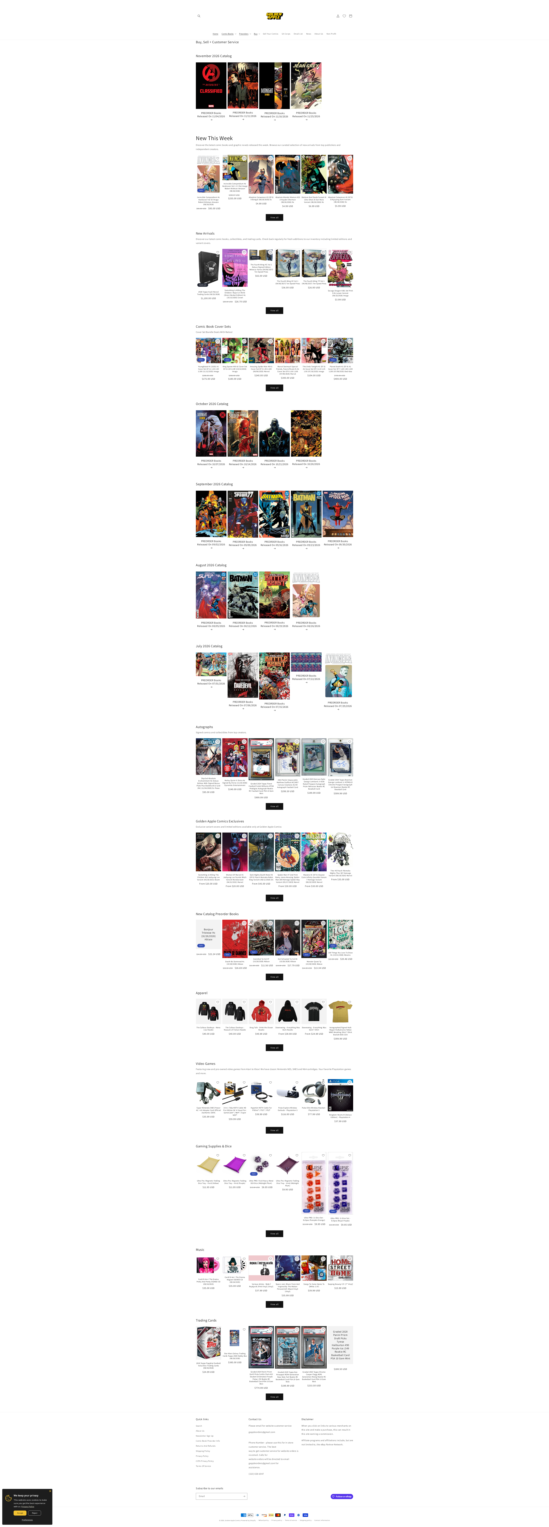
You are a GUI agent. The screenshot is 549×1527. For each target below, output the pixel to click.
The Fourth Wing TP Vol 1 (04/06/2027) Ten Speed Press (314, 282)
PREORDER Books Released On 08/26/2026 (306, 624)
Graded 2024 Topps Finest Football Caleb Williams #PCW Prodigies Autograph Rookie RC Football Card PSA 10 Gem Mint (261, 789)
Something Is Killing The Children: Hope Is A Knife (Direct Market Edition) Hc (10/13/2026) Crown (235, 294)
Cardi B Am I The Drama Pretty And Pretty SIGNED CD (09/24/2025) (208, 1281)
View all (274, 217)
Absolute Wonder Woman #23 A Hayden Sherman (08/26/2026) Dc (288, 199)
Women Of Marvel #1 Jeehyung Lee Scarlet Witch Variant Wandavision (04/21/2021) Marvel (234, 878)
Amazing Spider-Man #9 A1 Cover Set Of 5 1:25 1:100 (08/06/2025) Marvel (261, 369)
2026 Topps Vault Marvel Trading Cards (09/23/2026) (208, 293)
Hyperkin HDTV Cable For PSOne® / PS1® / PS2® (261, 1109)
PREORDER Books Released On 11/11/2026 (242, 114)
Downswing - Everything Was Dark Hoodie (288, 1028)
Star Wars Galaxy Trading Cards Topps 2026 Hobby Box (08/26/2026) (235, 1356)
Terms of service (291, 1520)
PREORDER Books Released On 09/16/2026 (274, 543)
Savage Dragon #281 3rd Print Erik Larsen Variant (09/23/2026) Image (340, 293)
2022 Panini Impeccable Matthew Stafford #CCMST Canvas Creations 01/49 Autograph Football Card (288, 783)
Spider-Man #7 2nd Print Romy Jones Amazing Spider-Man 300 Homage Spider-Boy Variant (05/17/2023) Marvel (287, 878)
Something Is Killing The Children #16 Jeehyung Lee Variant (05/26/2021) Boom (208, 877)
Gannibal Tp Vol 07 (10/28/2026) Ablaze (261, 960)
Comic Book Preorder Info (208, 1441)
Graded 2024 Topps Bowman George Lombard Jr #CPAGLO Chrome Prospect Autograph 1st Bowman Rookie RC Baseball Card (340, 785)
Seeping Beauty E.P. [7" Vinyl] (340, 1284)
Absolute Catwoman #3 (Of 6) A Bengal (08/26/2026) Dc (261, 198)
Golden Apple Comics (233, 1520)
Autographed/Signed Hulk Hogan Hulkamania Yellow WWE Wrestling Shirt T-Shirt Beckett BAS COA (340, 1031)
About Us (200, 1431)
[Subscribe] (244, 1496)
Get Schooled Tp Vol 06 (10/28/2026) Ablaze (287, 960)
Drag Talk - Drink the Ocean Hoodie (261, 1028)
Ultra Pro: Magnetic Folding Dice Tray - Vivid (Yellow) (208, 1182)
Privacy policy (276, 1520)
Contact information (322, 1520)
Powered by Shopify (248, 1520)
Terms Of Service (203, 1466)
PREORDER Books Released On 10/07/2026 (211, 462)
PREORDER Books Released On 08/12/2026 (243, 624)
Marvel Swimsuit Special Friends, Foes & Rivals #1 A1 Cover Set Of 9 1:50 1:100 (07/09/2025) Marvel (287, 370)
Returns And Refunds (205, 1446)
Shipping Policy (203, 1451)
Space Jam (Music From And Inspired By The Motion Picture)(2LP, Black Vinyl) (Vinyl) (288, 1288)
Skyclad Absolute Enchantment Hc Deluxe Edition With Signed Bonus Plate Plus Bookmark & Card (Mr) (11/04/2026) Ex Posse (208, 783)
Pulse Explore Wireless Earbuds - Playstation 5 (288, 1109)
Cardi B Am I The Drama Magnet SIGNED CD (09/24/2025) (235, 1279)
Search (199, 1426)
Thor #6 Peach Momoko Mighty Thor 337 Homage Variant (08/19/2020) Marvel (340, 873)
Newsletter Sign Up (205, 1436)
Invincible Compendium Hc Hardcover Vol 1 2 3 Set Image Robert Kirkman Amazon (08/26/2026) (234, 187)
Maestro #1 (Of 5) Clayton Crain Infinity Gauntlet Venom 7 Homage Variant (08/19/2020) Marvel (314, 878)
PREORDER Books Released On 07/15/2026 (274, 705)
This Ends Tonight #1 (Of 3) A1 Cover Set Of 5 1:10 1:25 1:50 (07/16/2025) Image (314, 369)
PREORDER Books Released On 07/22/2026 (306, 677)
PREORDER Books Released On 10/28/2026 (306, 462)
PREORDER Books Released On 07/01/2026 (211, 682)
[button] (199, 16)
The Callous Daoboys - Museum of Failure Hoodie (235, 1028)
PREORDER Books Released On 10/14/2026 (243, 462)
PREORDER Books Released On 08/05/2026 (211, 624)
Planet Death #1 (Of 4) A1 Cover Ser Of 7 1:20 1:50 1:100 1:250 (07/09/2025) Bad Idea (340, 369)
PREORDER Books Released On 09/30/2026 (338, 542)
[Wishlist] (344, 16)
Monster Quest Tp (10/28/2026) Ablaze (314, 962)
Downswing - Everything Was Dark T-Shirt (314, 1028)
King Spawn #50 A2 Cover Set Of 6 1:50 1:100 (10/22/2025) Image (235, 369)
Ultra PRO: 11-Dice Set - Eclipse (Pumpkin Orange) (314, 1219)
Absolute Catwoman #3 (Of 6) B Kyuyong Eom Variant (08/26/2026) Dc (340, 199)
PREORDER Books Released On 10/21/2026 (274, 462)
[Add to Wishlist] (217, 158)
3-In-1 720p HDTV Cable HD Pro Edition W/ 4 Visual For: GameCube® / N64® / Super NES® (234, 1111)
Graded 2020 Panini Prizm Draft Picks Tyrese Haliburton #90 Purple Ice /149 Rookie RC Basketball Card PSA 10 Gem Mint (340, 1345)
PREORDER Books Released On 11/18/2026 (274, 114)
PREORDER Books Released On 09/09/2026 (243, 543)
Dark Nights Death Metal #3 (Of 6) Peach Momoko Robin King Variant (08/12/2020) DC (261, 877)
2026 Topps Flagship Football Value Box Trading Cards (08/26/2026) (208, 1365)
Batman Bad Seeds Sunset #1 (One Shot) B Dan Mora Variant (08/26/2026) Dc (314, 199)
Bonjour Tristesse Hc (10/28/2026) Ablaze (208, 934)
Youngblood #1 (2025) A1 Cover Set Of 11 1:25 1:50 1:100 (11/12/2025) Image (208, 369)
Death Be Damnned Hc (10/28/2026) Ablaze (234, 962)
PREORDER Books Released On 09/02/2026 (211, 542)
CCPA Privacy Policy (205, 1461)
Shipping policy (306, 1520)
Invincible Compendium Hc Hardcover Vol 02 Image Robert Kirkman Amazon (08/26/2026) (208, 201)
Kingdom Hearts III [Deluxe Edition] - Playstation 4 (340, 1116)
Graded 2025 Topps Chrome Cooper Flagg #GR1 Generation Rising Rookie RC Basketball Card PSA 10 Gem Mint (314, 1377)
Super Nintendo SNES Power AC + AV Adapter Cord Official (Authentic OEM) (208, 1110)
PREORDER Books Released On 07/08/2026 (243, 703)
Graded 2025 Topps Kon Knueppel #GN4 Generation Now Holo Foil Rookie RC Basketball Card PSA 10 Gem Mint (288, 1377)
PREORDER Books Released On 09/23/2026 (306, 543)
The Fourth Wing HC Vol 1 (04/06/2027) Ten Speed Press (288, 282)
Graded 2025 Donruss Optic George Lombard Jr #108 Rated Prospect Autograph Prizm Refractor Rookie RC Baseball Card (314, 784)
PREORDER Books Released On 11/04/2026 (211, 114)
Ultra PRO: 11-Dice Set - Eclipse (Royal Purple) (340, 1219)
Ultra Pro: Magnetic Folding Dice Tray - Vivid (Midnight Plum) (287, 1183)
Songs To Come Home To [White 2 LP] (314, 1285)
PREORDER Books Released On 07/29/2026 (338, 704)
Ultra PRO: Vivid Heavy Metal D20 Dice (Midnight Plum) (261, 1182)
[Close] (50, 1491)
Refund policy (264, 1520)
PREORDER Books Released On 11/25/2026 (306, 114)
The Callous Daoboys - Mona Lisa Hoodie (208, 1028)
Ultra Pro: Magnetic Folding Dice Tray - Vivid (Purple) (234, 1182)
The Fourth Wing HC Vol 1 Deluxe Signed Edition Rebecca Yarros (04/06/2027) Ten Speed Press (261, 268)
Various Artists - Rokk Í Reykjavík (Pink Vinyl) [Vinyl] (261, 1285)
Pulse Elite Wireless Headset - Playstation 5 (314, 1109)
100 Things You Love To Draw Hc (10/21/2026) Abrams (340, 954)
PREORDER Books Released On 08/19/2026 (274, 624)
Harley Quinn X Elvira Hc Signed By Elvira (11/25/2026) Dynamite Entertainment (234, 782)
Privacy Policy (202, 1456)
